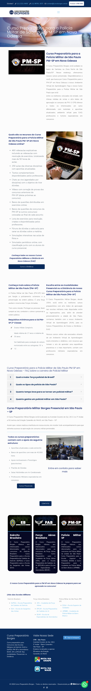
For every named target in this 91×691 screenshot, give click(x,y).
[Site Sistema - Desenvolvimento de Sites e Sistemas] (76, 684)
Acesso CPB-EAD (76, 4)
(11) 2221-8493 (22, 4)
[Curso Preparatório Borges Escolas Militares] (19, 12)
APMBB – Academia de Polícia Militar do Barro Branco (70, 613)
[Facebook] (44, 687)
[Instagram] (47, 687)
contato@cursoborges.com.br (57, 4)
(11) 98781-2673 (37, 4)
